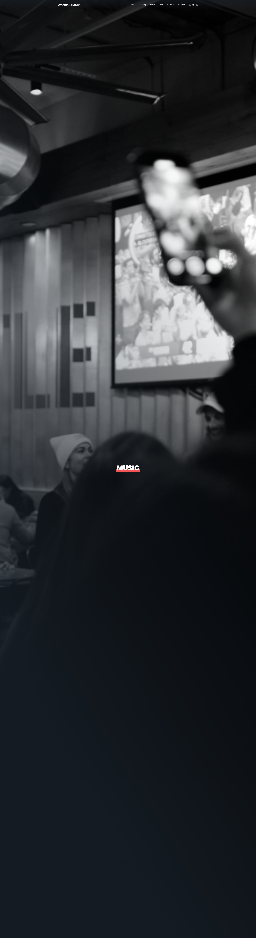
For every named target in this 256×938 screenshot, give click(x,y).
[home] (69, 5)
